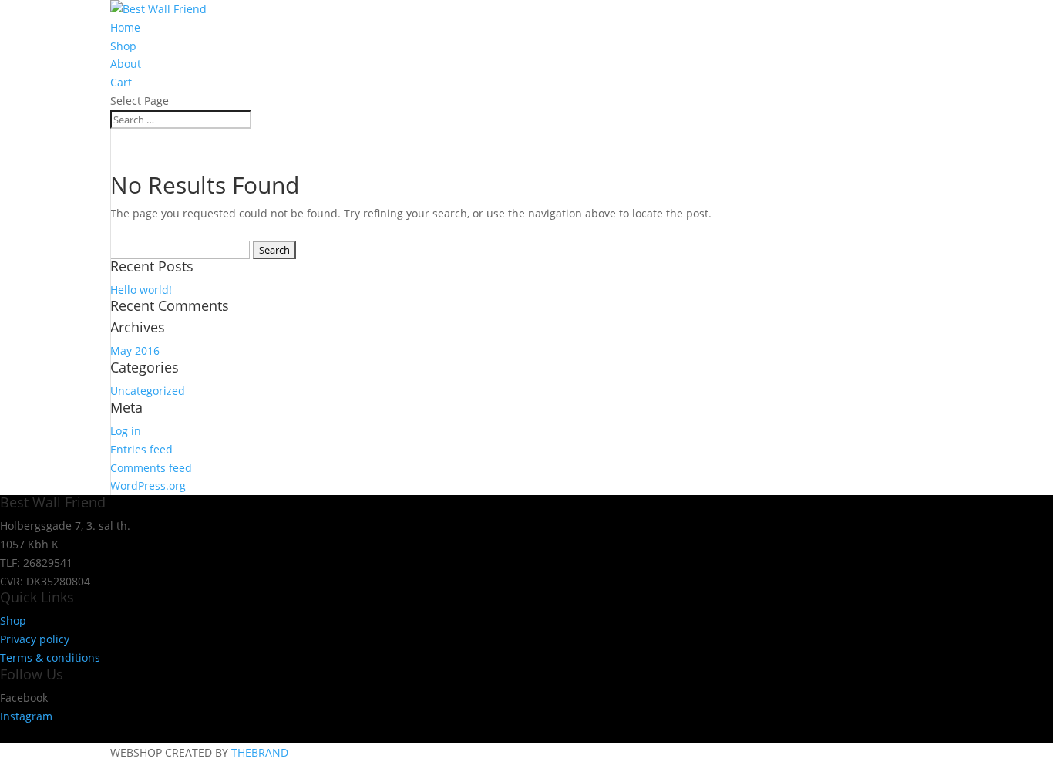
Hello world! (141, 289)
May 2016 (135, 350)
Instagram (26, 716)
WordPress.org (148, 485)
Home (125, 27)
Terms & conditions (50, 657)
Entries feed (141, 449)
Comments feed (151, 467)
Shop (123, 46)
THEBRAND (259, 752)
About (125, 63)
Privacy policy (34, 639)
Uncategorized (147, 390)
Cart (121, 82)
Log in (125, 430)
